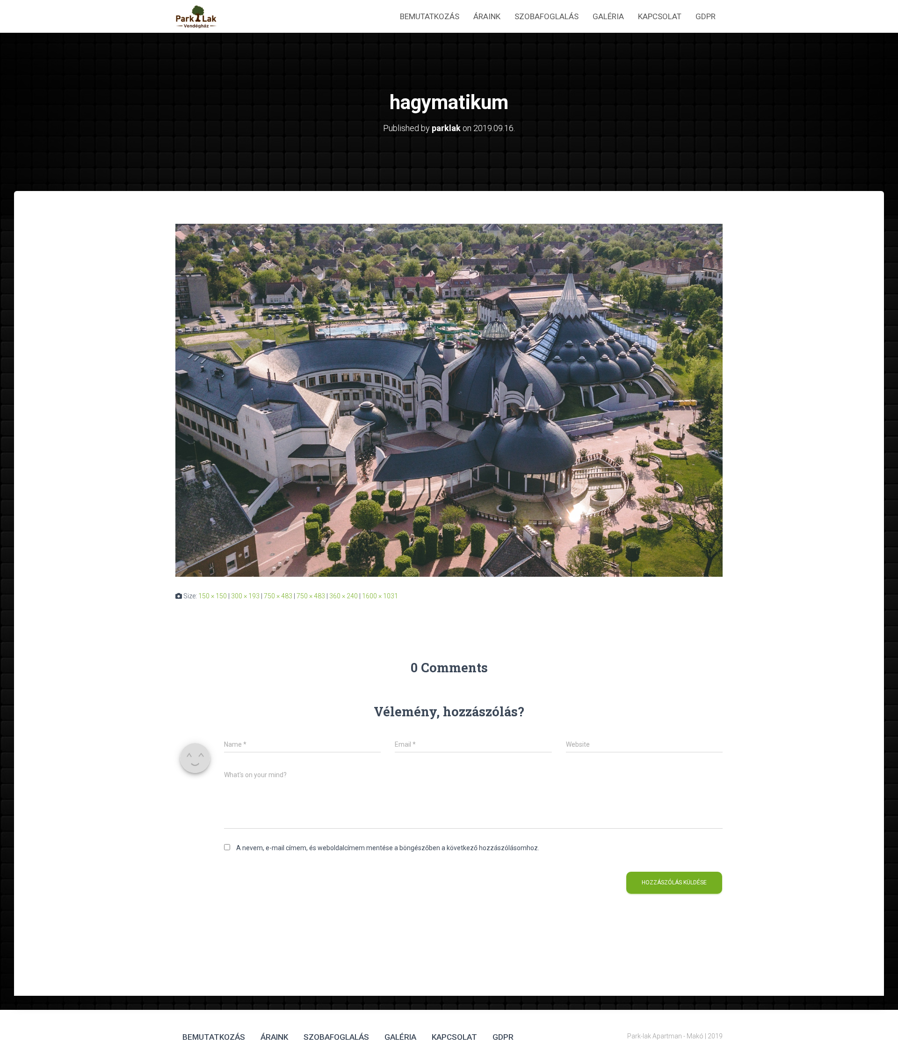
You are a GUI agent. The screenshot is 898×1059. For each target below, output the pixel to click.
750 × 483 (278, 596)
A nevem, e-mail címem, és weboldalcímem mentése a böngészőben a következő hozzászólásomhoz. (387, 848)
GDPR (705, 16)
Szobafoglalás (546, 16)
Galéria (608, 16)
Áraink (486, 16)
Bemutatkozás (429, 16)
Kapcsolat (659, 16)
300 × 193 (245, 596)
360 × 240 (343, 596)
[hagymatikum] (449, 400)
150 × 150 (212, 596)
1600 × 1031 (380, 596)
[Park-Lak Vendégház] (196, 16)
